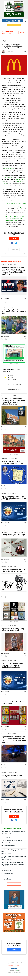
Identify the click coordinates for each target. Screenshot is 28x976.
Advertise (14, 949)
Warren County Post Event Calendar (11, 828)
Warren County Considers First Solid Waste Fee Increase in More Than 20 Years (13, 498)
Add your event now (14, 884)
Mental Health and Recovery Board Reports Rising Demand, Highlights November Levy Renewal (12, 666)
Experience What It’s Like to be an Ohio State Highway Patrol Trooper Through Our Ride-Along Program (13, 739)
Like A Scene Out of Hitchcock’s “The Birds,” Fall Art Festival (13, 570)
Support (22, 32)
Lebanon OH (5, 40)
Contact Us (10, 965)
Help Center (17, 965)
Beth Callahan (9, 51)
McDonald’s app (9, 168)
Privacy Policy (17, 972)
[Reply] (7, 253)
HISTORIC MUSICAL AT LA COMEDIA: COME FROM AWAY (12, 462)
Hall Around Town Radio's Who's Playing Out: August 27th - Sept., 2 (13, 534)
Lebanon (3, 264)
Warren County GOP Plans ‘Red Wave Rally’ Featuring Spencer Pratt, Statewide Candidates (13, 271)
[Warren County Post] (12, 20)
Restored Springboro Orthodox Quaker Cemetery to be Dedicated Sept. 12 (13, 311)
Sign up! (14, 238)
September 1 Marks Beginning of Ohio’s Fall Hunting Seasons (13, 629)
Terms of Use (10, 972)
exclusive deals (7, 177)
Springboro (4, 307)
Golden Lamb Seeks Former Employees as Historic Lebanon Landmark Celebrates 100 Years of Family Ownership (13, 401)
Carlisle (3, 699)
